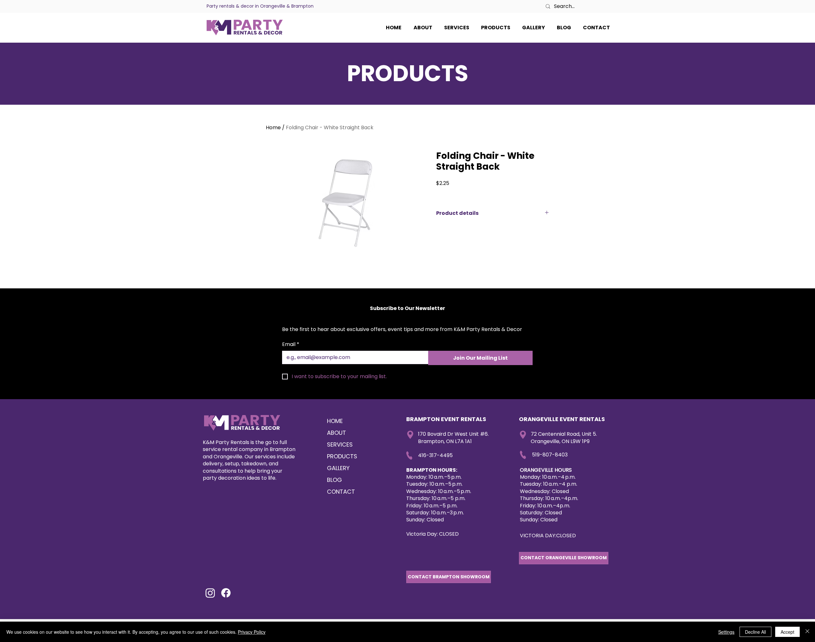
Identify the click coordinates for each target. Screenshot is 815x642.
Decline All (755, 632)
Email (290, 344)
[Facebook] (226, 593)
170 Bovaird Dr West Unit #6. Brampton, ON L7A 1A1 (453, 437)
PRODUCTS (342, 456)
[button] (596, 28)
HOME (335, 421)
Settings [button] (726, 632)
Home (273, 127)
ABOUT (336, 433)
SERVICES (340, 444)
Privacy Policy (252, 632)
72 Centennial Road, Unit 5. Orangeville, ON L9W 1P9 (564, 437)
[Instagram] (210, 593)
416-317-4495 (435, 455)
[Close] (807, 632)
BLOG (334, 480)
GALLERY (338, 468)
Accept (787, 632)
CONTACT (341, 492)
